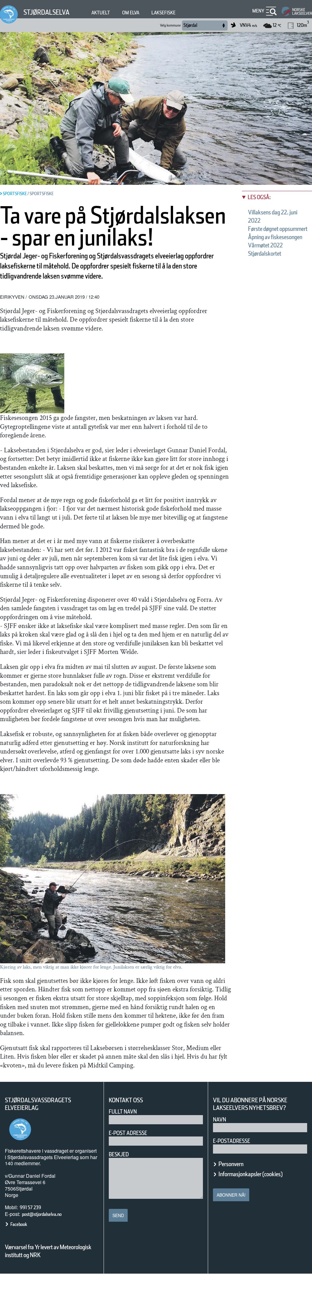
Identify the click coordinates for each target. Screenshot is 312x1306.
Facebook (18, 1224)
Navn (219, 1119)
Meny (258, 11)
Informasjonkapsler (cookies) (250, 1174)
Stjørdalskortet (264, 253)
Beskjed (119, 1154)
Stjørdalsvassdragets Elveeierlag (38, 1104)
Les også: (259, 197)
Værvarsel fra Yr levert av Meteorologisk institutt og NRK (48, 1251)
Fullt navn (123, 1111)
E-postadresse (231, 1141)
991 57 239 (30, 1207)
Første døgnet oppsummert (277, 228)
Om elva (130, 13)
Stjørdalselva (46, 12)
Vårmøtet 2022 (265, 245)
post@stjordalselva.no (42, 1214)
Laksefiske (163, 13)
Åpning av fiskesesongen (275, 237)
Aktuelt (100, 13)
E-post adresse (128, 1133)
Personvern (230, 1164)
